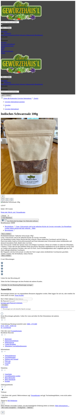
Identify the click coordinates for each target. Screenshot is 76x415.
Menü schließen (6, 28)
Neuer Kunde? (19, 295)
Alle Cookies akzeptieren (9, 407)
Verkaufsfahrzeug (10, 355)
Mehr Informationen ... (62, 406)
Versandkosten (35, 395)
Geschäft (7, 363)
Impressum (8, 339)
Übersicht (4, 35)
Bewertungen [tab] (9, 230)
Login (7, 364)
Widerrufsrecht (9, 342)
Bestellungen (39, 35)
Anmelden (4, 31)
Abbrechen (4, 307)
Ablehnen (30, 407)
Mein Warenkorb (10, 379)
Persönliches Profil (13, 35)
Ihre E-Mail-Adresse (7, 299)
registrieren (7, 33)
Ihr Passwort (5, 301)
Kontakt (7, 381)
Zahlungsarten (30, 35)
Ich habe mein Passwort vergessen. (12, 303)
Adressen (22, 35)
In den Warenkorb (7, 217)
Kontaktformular (16, 331)
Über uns (7, 361)
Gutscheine (8, 374)
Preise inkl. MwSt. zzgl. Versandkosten (13, 212)
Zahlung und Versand (11, 359)
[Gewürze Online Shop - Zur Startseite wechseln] (21, 20)
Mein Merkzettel (10, 378)
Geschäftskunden (10, 357)
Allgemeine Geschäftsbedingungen (16, 346)
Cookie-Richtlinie (10, 344)
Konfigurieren (21, 407)
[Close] (3, 196)
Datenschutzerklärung (11, 341)
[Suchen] (1, 24)
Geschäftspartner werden (12, 376)
